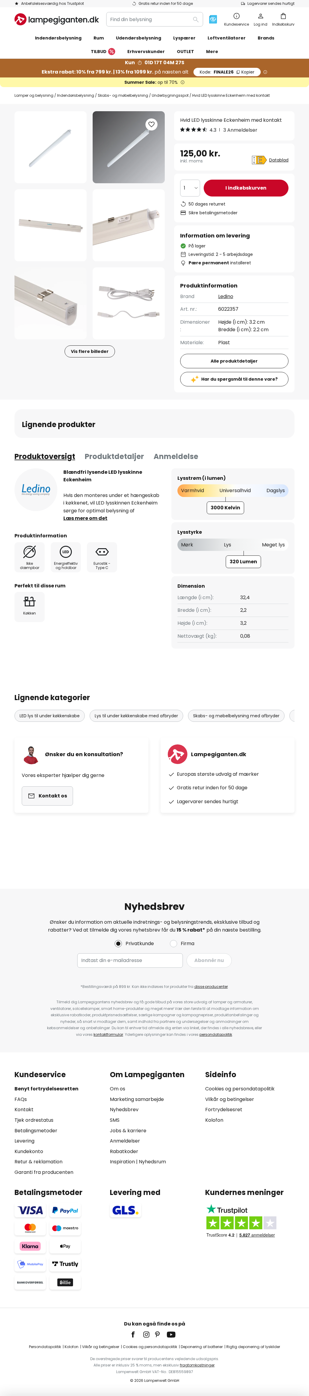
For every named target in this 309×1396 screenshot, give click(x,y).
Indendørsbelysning (75, 95)
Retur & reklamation (38, 1161)
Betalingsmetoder (35, 1130)
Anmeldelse (176, 456)
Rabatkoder (124, 1151)
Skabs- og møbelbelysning (123, 95)
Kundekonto (28, 1151)
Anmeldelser (125, 1140)
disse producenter (211, 986)
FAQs (20, 1099)
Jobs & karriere (128, 1130)
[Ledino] (35, 489)
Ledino (225, 296)
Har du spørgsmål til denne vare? (239, 379)
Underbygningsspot (170, 95)
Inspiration (122, 1161)
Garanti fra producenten (43, 1172)
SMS (114, 1120)
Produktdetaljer (114, 456)
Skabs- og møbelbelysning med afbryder (236, 716)
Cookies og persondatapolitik (240, 1088)
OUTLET (185, 52)
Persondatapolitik (45, 1346)
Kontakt (23, 1109)
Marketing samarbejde (137, 1099)
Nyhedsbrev (124, 1109)
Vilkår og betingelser (229, 1099)
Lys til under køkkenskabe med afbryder (136, 716)
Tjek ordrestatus (33, 1120)
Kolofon (214, 1120)
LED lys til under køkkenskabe (50, 716)
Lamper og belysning (33, 95)
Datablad (278, 160)
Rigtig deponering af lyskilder (253, 1346)
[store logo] (56, 19)
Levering (24, 1140)
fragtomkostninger (197, 1365)
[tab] (44, 456)
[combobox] (155, 19)
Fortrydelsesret (223, 1109)
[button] (50, 225)
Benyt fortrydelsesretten (46, 1088)
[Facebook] (137, 1334)
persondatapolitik (215, 1034)
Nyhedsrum (152, 1161)
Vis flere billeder (90, 351)
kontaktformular (108, 1034)
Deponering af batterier (202, 1346)
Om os (117, 1088)
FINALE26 (227, 72)
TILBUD (99, 52)
